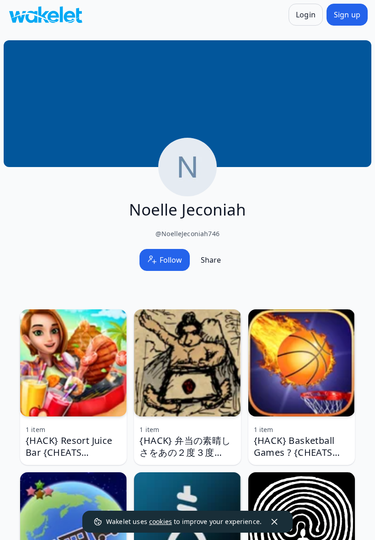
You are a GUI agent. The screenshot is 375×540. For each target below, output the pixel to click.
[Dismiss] (274, 521)
